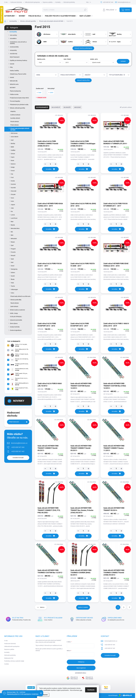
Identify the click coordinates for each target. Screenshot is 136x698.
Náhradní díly (13, 81)
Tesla (12, 282)
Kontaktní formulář (18, 457)
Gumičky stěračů (15, 118)
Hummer (13, 184)
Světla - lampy (14, 313)
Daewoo (13, 164)
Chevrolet (13, 191)
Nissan (13, 242)
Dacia (12, 160)
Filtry (11, 67)
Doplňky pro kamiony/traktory (18, 60)
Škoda (12, 279)
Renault (13, 255)
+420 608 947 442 (17, 451)
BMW (12, 147)
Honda (13, 181)
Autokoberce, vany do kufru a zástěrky (18, 42)
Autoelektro (13, 38)
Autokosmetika (14, 47)
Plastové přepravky (15, 91)
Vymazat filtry (41, 97)
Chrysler (13, 194)
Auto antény (13, 35)
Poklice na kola (14, 94)
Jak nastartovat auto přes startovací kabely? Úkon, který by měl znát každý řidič (48, 641)
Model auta (94, 59)
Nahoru (42, 607)
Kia (12, 211)
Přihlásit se (81, 662)
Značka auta (41, 59)
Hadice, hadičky (14, 70)
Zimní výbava (13, 323)
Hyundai (13, 187)
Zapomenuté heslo (80, 673)
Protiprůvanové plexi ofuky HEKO (19, 98)
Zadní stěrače (14, 306)
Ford (12, 177)
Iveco (12, 201)
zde (81, 690)
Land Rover (14, 218)
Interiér (12, 77)
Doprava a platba (48, 2)
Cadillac (13, 150)
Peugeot (13, 249)
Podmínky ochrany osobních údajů (14, 661)
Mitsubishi (14, 238)
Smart (12, 266)
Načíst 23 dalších (83, 607)
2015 (51, 92)
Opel (12, 245)
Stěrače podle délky (15, 299)
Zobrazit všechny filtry (83, 80)
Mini (12, 235)
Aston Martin (14, 136)
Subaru (13, 272)
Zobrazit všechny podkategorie (83, 48)
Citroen (13, 153)
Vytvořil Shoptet (112, 695)
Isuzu (12, 198)
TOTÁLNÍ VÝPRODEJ (16, 316)
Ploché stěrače (14, 121)
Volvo (12, 293)
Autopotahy (13, 50)
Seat (12, 262)
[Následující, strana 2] (123, 607)
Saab (12, 259)
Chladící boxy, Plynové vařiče (18, 74)
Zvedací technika (15, 327)
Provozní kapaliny (15, 101)
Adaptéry (13, 111)
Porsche (13, 252)
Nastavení (44, 695)
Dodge (13, 167)
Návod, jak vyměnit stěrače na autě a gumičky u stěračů (49, 649)
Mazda (13, 225)
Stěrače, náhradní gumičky (17, 108)
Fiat (12, 174)
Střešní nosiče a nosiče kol (17, 310)
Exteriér (12, 64)
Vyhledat (123, 61)
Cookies (6, 664)
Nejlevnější (56, 107)
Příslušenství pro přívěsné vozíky (19, 104)
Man (12, 221)
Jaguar (13, 204)
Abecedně (77, 107)
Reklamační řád (8, 658)
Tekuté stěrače (14, 303)
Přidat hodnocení (14, 422)
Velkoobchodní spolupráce (32, 2)
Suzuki (13, 276)
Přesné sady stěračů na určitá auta (20, 296)
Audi (12, 140)
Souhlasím (90, 690)
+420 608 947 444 (17, 447)
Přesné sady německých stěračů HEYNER (19, 129)
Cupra (12, 157)
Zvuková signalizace (15, 330)
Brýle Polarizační (14, 57)
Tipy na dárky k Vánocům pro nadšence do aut (49, 645)
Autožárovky (13, 53)
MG (12, 232)
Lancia (13, 215)
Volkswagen (14, 289)
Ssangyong (14, 269)
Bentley (13, 143)
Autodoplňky (13, 31)
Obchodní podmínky (69, 2)
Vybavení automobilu (16, 320)
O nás (6, 2)
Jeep (12, 208)
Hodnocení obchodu (16, 2)
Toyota (13, 286)
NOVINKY (12, 87)
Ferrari (13, 170)
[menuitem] (10, 16)
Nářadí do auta (14, 84)
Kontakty (58, 2)
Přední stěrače (14, 125)
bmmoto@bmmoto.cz (19, 443)
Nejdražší (67, 107)
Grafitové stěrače (15, 115)
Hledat (85, 10)
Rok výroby (67, 59)
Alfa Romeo (14, 133)
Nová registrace (81, 668)
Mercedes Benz (15, 228)
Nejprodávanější (42, 107)
